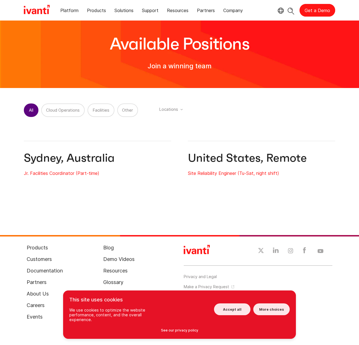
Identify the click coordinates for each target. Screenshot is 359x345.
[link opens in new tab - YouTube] (320, 251)
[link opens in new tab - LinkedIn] (276, 251)
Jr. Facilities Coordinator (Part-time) (61, 173)
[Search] (291, 10)
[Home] (37, 10)
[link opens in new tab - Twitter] (261, 251)
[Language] (280, 10)
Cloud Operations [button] (63, 110)
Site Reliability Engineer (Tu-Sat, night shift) (233, 173)
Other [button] (127, 110)
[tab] (69, 11)
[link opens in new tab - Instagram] (290, 251)
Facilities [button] (101, 110)
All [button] (31, 110)
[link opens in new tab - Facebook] (304, 251)
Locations (168, 109)
